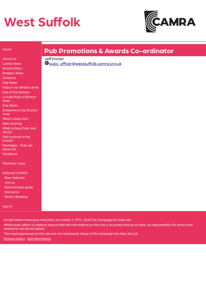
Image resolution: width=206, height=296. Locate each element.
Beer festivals (15, 177)
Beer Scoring (12, 123)
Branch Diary (12, 68)
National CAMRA (15, 173)
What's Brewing (16, 196)
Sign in (7, 206)
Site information (39, 238)
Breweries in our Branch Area (20, 112)
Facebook (10, 154)
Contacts (9, 78)
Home (7, 49)
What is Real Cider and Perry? (19, 130)
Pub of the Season (16, 92)
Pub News (10, 82)
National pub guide (19, 187)
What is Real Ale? (15, 118)
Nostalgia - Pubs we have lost (17, 147)
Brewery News (13, 73)
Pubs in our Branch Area (21, 87)
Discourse (12, 192)
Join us (10, 182)
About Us (9, 58)
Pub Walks (10, 105)
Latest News (12, 63)
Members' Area (14, 163)
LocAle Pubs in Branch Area (19, 98)
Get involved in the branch (16, 138)
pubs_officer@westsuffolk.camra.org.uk (85, 63)
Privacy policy (14, 238)
